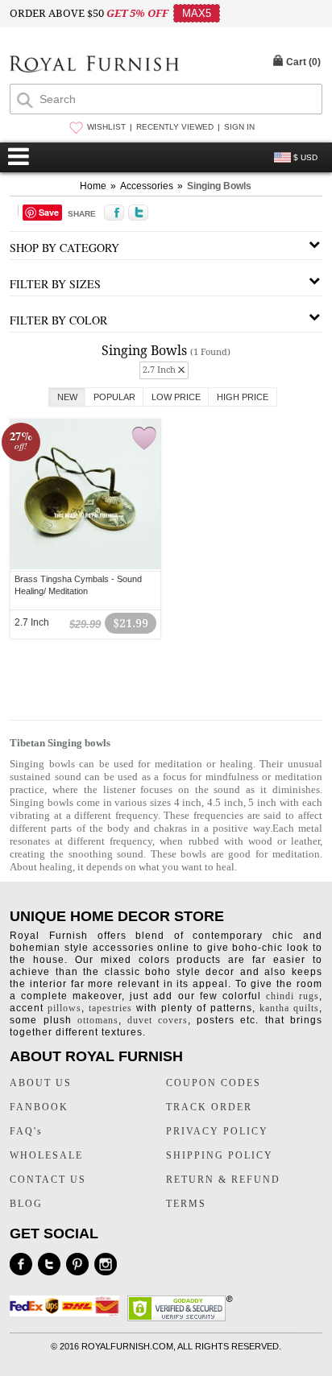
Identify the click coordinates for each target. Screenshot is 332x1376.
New (67, 397)
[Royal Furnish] (94, 66)
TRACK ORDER (209, 1107)
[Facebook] (21, 1264)
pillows (64, 1008)
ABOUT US (41, 1083)
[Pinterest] (77, 1264)
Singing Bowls (219, 186)
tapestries (110, 1008)
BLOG (26, 1203)
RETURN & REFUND (223, 1179)
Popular (114, 397)
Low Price (176, 397)
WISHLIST (106, 126)
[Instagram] (105, 1264)
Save (49, 212)
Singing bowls (41, 802)
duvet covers (157, 1020)
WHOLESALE (46, 1155)
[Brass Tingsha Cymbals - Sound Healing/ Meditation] (85, 567)
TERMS (186, 1203)
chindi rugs (292, 996)
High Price (242, 397)
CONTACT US (48, 1179)
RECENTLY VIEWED (175, 126)
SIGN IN (239, 126)
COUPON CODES (213, 1083)
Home (93, 186)
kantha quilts (289, 1008)
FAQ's (26, 1131)
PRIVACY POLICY (217, 1131)
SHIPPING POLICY (219, 1155)
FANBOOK (39, 1107)
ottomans (97, 1020)
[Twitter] (49, 1264)
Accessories (146, 186)
